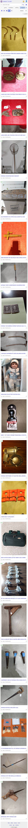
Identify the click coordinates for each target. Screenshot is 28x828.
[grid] (6, 11)
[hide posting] (26, 55)
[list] (2, 11)
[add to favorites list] (1, 55)
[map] (11, 11)
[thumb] (4, 11)
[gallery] (9, 11)
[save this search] (26, 5)
